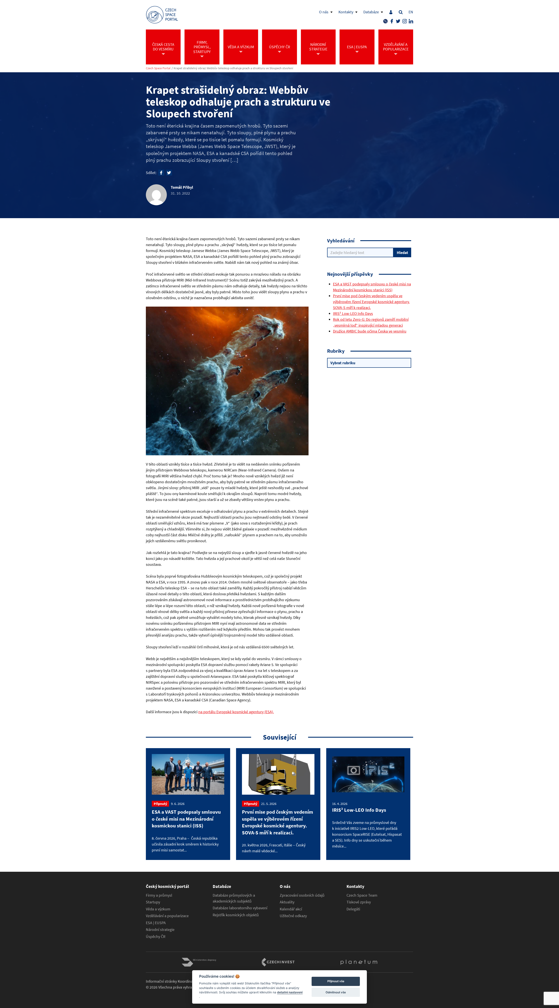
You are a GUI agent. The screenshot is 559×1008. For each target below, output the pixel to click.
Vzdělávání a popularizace (167, 915)
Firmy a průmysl (159, 895)
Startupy (153, 902)
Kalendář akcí (291, 909)
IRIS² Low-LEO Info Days (353, 313)
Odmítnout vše (336, 992)
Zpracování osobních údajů (302, 895)
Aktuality (287, 902)
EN (411, 11)
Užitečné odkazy (293, 915)
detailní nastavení (290, 992)
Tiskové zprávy (359, 902)
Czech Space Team (362, 895)
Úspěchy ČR (155, 936)
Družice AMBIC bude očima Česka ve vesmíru (369, 331)
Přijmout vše (335, 981)
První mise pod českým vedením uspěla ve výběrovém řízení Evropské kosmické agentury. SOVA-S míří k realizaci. (371, 301)
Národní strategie (160, 929)
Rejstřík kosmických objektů (236, 915)
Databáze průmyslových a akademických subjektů (234, 898)
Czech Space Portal (158, 68)
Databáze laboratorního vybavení (240, 908)
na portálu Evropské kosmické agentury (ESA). (236, 711)
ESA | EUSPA (156, 922)
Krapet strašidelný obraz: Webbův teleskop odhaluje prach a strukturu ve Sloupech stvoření (233, 68)
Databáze (371, 11)
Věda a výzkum (158, 909)
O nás (323, 11)
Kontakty (345, 11)
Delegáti (353, 909)
